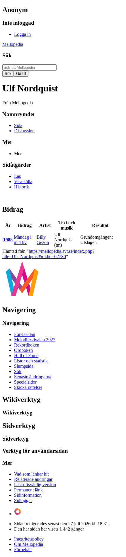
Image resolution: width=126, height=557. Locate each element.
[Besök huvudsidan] (22, 297)
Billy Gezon (43, 240)
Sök (7, 55)
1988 (8, 239)
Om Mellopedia (28, 544)
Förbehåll (23, 549)
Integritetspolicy (29, 538)
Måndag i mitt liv (22, 240)
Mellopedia (12, 44)
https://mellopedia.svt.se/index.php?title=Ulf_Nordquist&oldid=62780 (48, 254)
